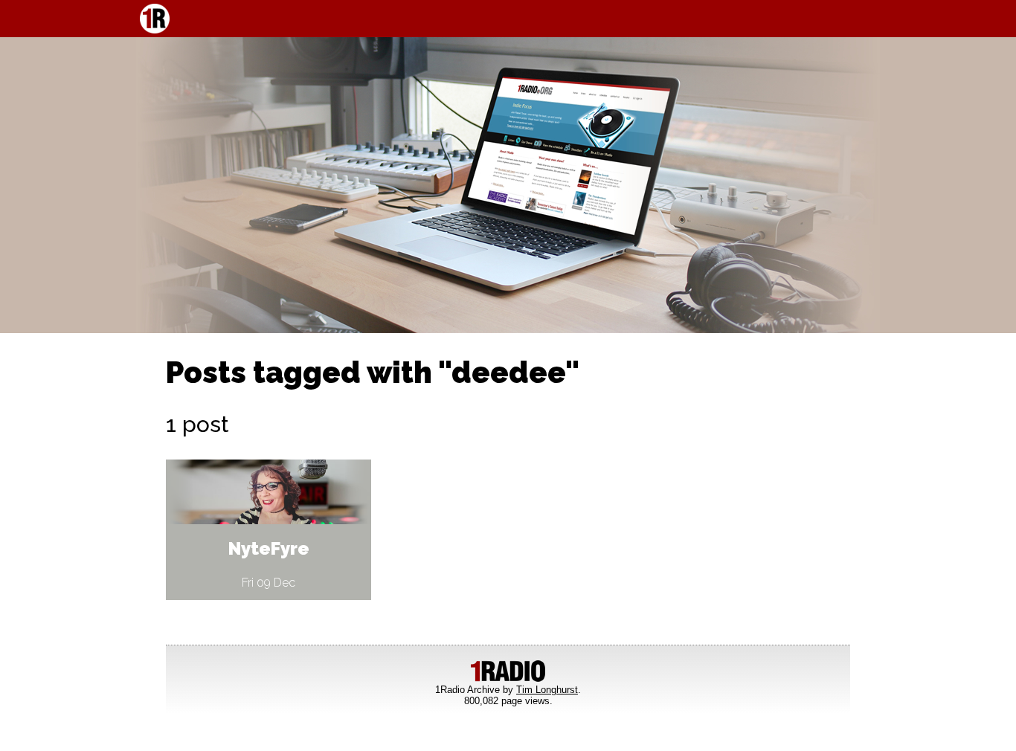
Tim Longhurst (547, 689)
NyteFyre (268, 548)
